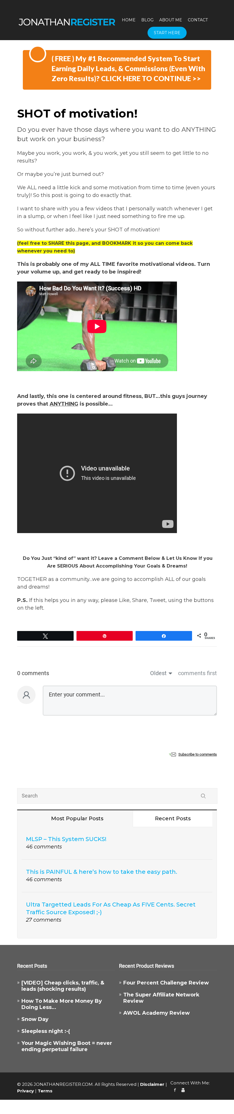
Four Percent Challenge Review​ (166, 983)
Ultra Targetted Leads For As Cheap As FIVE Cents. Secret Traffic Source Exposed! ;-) (110, 908)
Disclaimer (152, 1084)
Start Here (167, 32)
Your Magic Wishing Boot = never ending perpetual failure (66, 1046)
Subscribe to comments (197, 754)
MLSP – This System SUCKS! (66, 839)
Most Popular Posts (77, 818)
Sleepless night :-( (45, 1031)
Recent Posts (173, 818)
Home (129, 19)
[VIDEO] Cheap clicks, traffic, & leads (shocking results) (62, 986)
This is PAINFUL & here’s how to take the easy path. (101, 871)
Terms (45, 1091)
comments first (197, 673)
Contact (198, 19)
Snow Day (35, 1019)
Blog (147, 19)
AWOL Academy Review (156, 1013)
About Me (170, 19)
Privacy (25, 1091)
